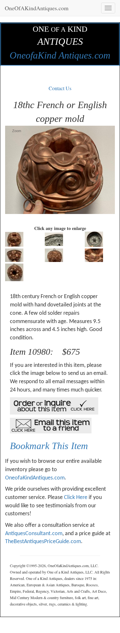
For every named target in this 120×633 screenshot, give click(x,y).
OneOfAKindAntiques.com (36, 8)
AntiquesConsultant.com (33, 534)
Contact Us (60, 88)
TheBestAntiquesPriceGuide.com (43, 542)
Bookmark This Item (49, 445)
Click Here (75, 498)
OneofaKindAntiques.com (35, 478)
